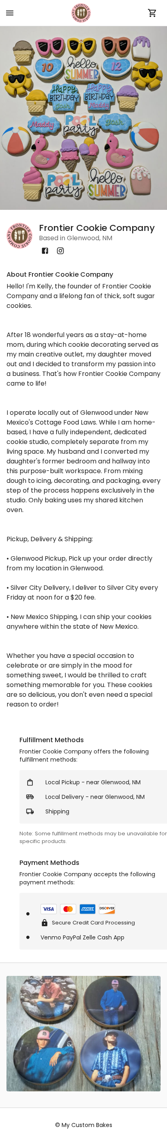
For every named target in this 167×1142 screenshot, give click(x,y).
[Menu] (10, 13)
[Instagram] (60, 251)
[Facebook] (45, 251)
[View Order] (152, 13)
